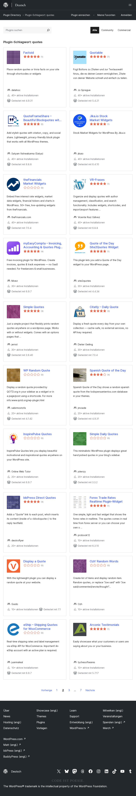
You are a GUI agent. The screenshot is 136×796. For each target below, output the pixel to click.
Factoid (28, 52)
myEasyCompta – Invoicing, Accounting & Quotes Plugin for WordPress (43, 245)
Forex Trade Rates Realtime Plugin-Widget (106, 499)
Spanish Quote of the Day (108, 370)
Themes (41, 716)
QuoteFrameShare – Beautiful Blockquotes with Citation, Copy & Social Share (42, 118)
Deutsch (16, 771)
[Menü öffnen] (130, 5)
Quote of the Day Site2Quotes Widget (104, 245)
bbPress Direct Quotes (39, 497)
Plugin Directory (12, 15)
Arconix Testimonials (104, 624)
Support (74, 716)
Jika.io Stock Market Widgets (101, 118)
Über (6, 710)
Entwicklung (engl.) (81, 722)
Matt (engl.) (12, 744)
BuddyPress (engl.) (16, 756)
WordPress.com (14, 739)
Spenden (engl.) (114, 722)
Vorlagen (41, 728)
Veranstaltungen (112, 716)
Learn (73, 710)
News (6, 716)
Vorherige (46, 690)
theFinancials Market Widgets (34, 181)
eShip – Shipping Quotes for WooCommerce (40, 626)
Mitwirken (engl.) (113, 710)
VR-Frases (97, 179)
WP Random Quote (36, 370)
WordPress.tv (79, 728)
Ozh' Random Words (104, 561)
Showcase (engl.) (47, 710)
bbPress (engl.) (14, 750)
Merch (108, 728)
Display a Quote (34, 561)
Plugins (40, 722)
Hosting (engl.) (12, 722)
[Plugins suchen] (48, 30)
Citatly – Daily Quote (104, 307)
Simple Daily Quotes (104, 434)
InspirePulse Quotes (37, 434)
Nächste (90, 690)
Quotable (96, 52)
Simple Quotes (33, 307)
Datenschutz (11, 728)
